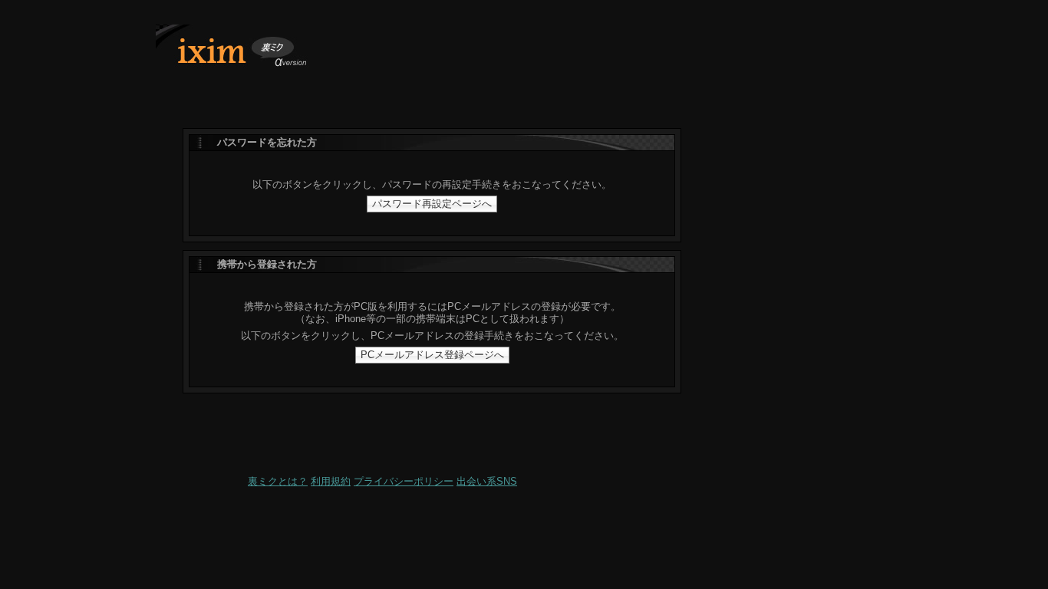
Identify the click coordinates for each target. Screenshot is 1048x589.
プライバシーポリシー (403, 481)
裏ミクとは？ (278, 481)
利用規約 (331, 481)
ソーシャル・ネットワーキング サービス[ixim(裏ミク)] (248, 51)
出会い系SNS (486, 481)
